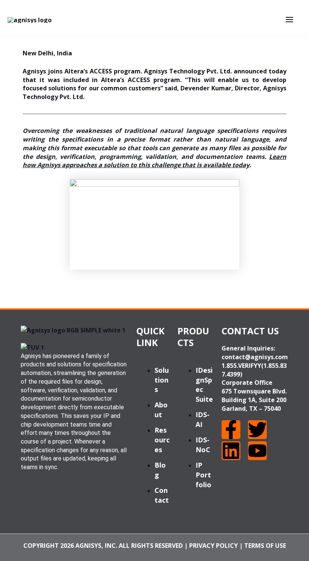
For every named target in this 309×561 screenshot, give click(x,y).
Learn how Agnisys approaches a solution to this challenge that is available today (154, 160)
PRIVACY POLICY (213, 545)
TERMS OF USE (265, 545)
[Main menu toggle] (289, 20)
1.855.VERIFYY (241, 365)
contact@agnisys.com (255, 357)
